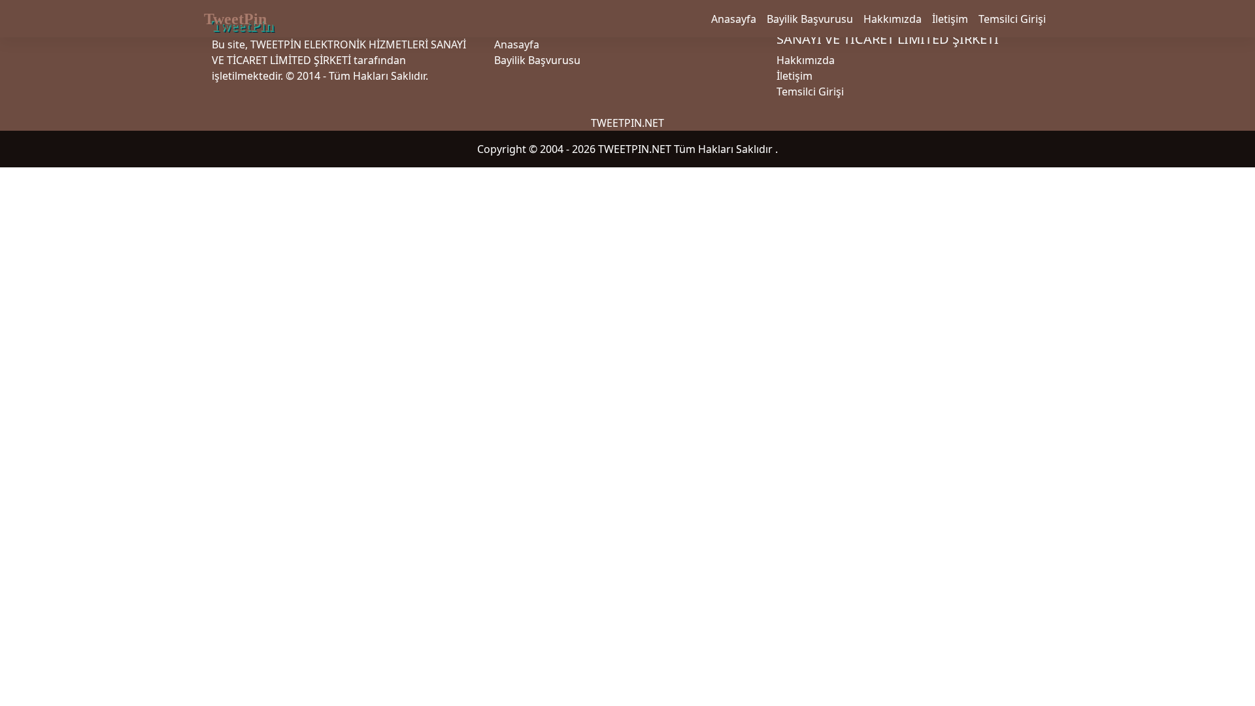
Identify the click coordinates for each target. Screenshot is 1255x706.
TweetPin (235, 18)
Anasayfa (733, 19)
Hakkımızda (892, 19)
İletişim (950, 19)
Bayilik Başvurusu (810, 19)
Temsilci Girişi (1012, 19)
